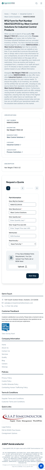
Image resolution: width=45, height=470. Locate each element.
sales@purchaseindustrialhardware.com (18, 303)
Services (5, 354)
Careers (4, 364)
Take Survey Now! (8, 333)
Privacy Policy (7, 378)
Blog (3, 360)
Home (6, 14)
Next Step (32, 276)
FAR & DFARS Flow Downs (11, 430)
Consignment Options (9, 433)
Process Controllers (14, 152)
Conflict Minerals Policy (10, 384)
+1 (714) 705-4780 (11, 306)
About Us (5, 348)
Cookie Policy (6, 381)
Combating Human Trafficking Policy (15, 387)
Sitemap (5, 367)
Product (14, 14)
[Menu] (41, 3)
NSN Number (13, 233)
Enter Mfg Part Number (16, 201)
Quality (4, 357)
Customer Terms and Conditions (13, 402)
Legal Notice (6, 427)
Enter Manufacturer (15, 209)
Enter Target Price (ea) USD (17, 225)
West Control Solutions (12, 17)
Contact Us (6, 351)
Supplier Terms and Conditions (13, 398)
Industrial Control (26, 14)
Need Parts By (14, 240)
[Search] (36, 3)
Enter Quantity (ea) (15, 217)
